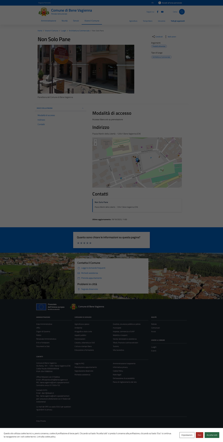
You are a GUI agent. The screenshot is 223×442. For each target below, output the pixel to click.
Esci (199, 435)
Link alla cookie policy (46, 436)
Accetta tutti (212, 435)
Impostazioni (186, 435)
